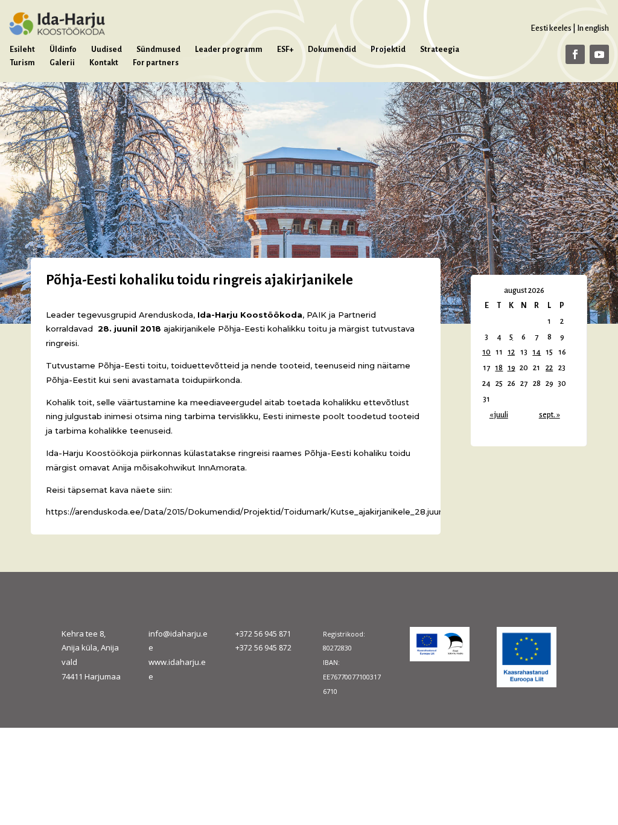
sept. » (549, 415)
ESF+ (285, 49)
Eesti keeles (551, 28)
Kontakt (103, 63)
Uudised (106, 49)
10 (486, 352)
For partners (156, 63)
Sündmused (158, 49)
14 (536, 352)
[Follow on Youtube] (599, 54)
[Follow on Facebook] (575, 54)
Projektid (388, 49)
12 (511, 352)
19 (511, 368)
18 (499, 368)
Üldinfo (63, 49)
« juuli (498, 415)
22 (549, 368)
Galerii (62, 63)
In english (593, 28)
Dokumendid (332, 49)
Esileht (22, 49)
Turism (22, 63)
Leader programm (229, 49)
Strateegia (439, 49)
